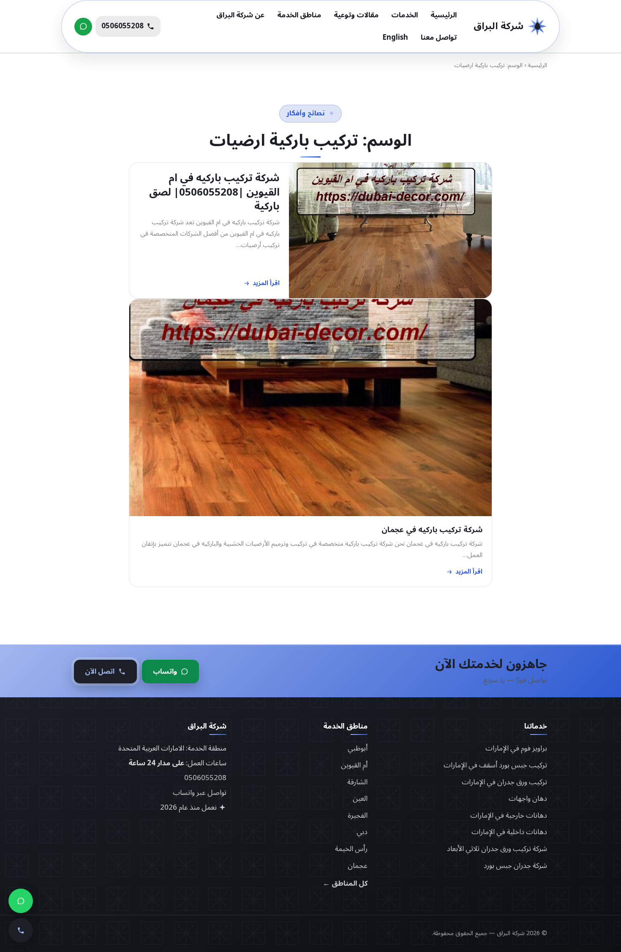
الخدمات (404, 15)
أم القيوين (354, 765)
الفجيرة (358, 815)
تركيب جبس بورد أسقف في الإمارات (495, 765)
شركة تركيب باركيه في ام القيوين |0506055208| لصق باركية (214, 192)
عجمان (358, 865)
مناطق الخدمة (299, 15)
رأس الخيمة (351, 849)
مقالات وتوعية (356, 15)
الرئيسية (443, 15)
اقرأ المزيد (266, 283)
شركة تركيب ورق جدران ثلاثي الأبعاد (497, 849)
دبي (362, 832)
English (395, 37)
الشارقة (357, 782)
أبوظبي (358, 748)
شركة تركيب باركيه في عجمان (431, 530)
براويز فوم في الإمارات (516, 748)
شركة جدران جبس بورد (515, 865)
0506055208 (205, 778)
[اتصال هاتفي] (20, 930)
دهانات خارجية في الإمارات (508, 815)
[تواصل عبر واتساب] (83, 26)
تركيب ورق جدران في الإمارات (504, 782)
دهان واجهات (528, 798)
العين (360, 798)
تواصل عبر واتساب (199, 792)
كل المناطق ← (345, 883)
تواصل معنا (439, 37)
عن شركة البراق (240, 15)
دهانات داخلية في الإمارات (509, 832)
